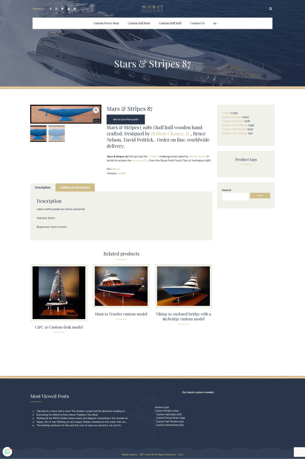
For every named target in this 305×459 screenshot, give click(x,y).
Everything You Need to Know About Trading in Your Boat (67, 414)
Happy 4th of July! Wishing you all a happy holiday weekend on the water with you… (82, 422)
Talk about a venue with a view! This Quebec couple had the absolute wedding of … (82, 411)
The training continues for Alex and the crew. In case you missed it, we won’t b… (79, 425)
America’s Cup (140, 160)
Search (226, 190)
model (122, 173)
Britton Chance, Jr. (171, 133)
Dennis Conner (197, 156)
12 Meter (153, 156)
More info (59, 297)
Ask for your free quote (125, 119)
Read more (59, 291)
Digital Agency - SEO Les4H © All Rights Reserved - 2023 (152, 454)
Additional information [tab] (75, 187)
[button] (96, 110)
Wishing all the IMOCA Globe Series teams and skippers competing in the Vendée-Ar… (83, 418)
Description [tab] (42, 187)
